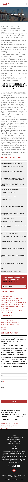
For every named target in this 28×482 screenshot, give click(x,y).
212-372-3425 (4, 428)
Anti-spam (21, 479)
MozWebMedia (14, 476)
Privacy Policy (15, 479)
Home (14, 435)
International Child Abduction (14, 437)
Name (2, 369)
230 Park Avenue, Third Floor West (10, 425)
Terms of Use (8, 479)
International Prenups (14, 444)
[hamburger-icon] (25, 4)
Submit (14, 401)
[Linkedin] (14, 470)
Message (2, 387)
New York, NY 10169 (6, 426)
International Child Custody (14, 439)
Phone (2, 375)
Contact (14, 448)
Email (2, 381)
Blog (14, 446)
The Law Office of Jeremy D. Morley (10, 423)
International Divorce (14, 441)
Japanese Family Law (11, 158)
